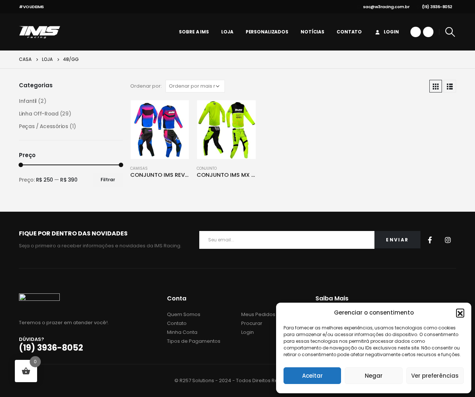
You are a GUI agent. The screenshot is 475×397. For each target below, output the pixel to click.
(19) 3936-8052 (437, 7)
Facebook (430, 239)
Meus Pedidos (258, 314)
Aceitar (312, 376)
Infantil (28, 101)
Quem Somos (183, 314)
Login (391, 32)
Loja (227, 32)
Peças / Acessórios (43, 126)
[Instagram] (428, 32)
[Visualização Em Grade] (435, 86)
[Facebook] (415, 32)
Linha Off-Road (38, 113)
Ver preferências (435, 376)
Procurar (251, 323)
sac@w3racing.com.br (386, 7)
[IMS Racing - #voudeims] (39, 32)
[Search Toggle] (450, 32)
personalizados (267, 32)
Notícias (312, 32)
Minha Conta (182, 332)
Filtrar (108, 179)
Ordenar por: (146, 86)
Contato (349, 32)
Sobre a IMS (194, 32)
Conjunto (207, 168)
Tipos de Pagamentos (193, 341)
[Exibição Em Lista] (449, 86)
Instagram (447, 239)
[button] (460, 312)
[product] (160, 129)
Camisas (139, 168)
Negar (374, 376)
